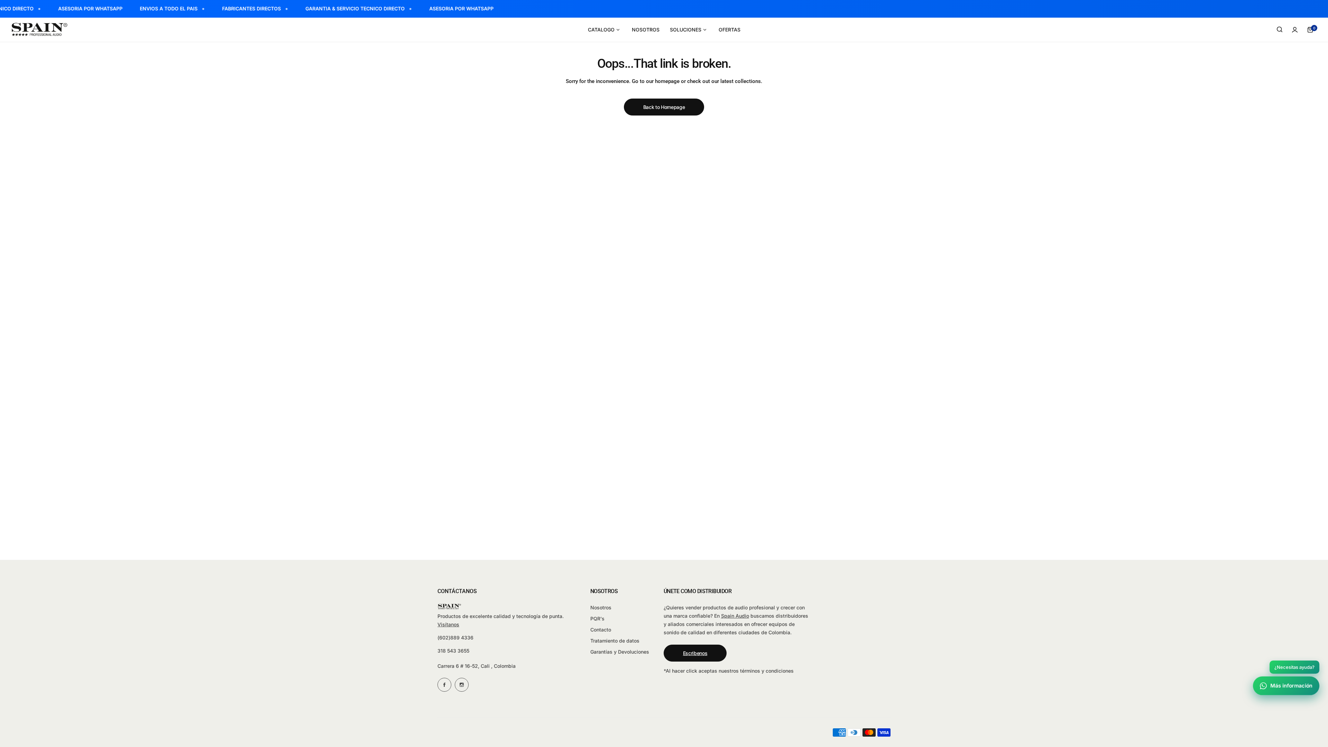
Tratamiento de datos (614, 641)
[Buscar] (1279, 29)
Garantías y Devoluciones (619, 652)
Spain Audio (735, 616)
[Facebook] (444, 685)
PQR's (597, 618)
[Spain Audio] (39, 29)
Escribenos (695, 653)
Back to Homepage (664, 107)
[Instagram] (462, 685)
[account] (1294, 29)
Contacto (600, 630)
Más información (1291, 685)
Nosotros (600, 607)
